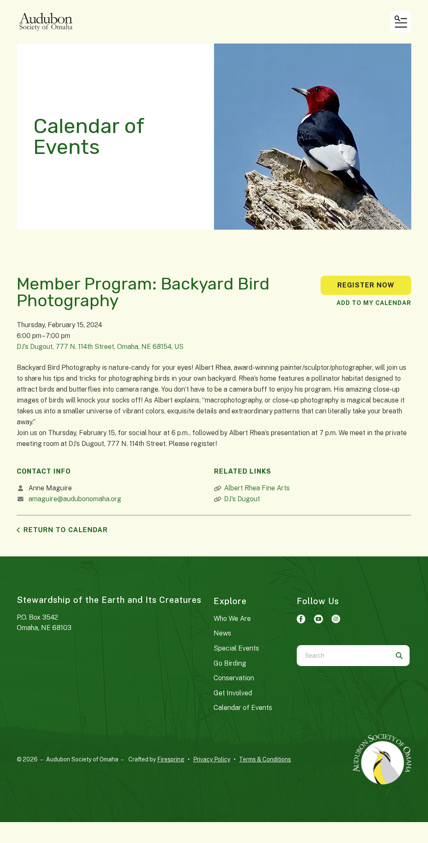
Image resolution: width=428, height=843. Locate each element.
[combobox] (343, 655)
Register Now (366, 285)
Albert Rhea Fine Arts (257, 488)
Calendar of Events (243, 708)
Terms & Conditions (265, 759)
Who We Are (232, 619)
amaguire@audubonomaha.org (74, 499)
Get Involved (233, 693)
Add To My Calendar (373, 303)
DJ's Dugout (242, 499)
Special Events (236, 648)
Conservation (234, 678)
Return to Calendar (65, 530)
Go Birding (230, 663)
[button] (400, 21)
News (222, 633)
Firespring (170, 759)
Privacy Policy (211, 759)
